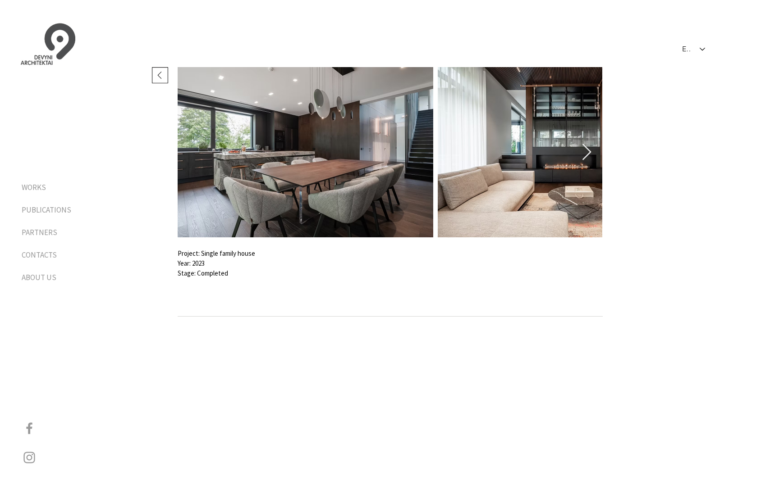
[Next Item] (587, 152)
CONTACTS (39, 255)
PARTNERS (39, 232)
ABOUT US (39, 277)
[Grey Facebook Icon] (29, 428)
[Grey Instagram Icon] (29, 457)
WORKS (34, 187)
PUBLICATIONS (45, 210)
